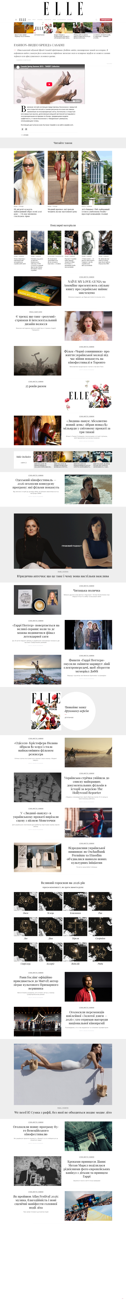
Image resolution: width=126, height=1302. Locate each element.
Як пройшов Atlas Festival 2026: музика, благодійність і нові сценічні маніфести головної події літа (35, 1201)
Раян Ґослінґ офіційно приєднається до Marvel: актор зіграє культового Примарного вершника (35, 982)
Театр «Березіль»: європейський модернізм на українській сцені (20, 261)
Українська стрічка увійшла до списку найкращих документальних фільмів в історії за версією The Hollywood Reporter (86, 785)
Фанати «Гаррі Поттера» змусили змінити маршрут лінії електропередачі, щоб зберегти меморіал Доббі (87, 665)
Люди (54, 19)
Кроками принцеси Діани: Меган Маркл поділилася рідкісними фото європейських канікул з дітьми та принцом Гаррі (87, 1168)
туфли (26, 135)
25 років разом (35, 386)
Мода (29, 19)
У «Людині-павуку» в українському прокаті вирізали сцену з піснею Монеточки (36, 816)
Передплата (106, 19)
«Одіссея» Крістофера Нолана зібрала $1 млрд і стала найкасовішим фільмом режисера (36, 748)
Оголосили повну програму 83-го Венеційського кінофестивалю (36, 1130)
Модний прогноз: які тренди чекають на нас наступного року (62, 210)
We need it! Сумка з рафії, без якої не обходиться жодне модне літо (63, 1112)
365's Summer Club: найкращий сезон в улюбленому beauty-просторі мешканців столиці (96, 211)
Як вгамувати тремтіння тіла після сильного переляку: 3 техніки (54, 261)
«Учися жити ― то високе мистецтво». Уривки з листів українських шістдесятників (88, 262)
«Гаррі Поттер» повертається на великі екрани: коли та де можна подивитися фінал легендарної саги (35, 630)
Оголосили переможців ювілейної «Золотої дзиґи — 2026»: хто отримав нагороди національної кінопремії (87, 1017)
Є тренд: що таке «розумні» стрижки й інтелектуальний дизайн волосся (36, 320)
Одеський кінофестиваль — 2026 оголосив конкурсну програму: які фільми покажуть (36, 483)
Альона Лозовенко (88, 369)
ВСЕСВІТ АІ (69, 19)
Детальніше (69, 717)
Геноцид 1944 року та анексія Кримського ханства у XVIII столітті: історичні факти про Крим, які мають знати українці (37, 264)
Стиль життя (47, 19)
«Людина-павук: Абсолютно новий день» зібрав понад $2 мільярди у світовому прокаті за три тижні (86, 426)
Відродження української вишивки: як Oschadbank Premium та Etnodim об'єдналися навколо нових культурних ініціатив (87, 855)
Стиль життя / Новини (86, 277)
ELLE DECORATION (61, 19)
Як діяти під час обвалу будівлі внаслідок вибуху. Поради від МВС (104, 261)
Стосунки (39, 19)
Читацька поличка (86, 590)
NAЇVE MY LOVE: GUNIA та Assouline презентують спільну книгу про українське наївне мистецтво (86, 287)
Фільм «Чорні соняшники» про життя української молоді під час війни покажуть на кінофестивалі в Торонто (86, 356)
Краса (33, 19)
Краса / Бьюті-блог (35, 312)
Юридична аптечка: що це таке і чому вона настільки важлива (63, 576)
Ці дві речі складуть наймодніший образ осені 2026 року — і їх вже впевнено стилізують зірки (28, 212)
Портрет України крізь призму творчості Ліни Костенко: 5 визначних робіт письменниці (70, 263)
